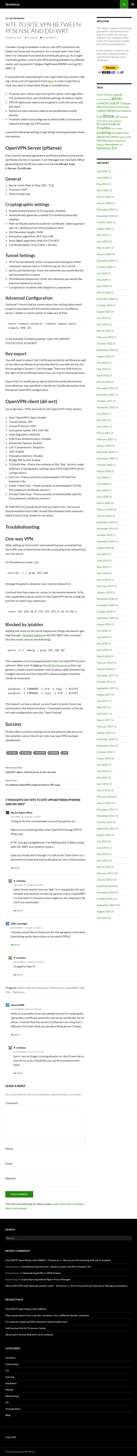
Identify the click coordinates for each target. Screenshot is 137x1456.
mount (104, 121)
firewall (117, 107)
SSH (108, 136)
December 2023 (106, 298)
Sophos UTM (122, 133)
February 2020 (105, 509)
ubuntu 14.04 (125, 137)
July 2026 (102, 171)
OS (7, 1402)
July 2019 (102, 554)
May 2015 (102, 854)
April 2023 (103, 324)
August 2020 (104, 471)
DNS (99, 106)
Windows (108, 140)
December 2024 (106, 260)
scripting (104, 132)
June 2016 (102, 771)
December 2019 (106, 522)
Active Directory (105, 94)
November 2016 (106, 745)
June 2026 (102, 177)
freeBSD (101, 110)
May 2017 (102, 707)
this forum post (60, 665)
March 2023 (103, 330)
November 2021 (106, 394)
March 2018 (103, 656)
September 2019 (106, 541)
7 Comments (50, 37)
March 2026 (103, 196)
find (112, 106)
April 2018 (103, 649)
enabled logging (32, 635)
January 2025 (104, 254)
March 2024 (103, 292)
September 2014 (106, 905)
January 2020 (104, 515)
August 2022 (104, 356)
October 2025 (104, 222)
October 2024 (104, 266)
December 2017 (106, 675)
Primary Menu (132, 4)
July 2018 (102, 630)
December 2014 (106, 885)
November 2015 (106, 815)
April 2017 (103, 713)
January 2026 (104, 203)
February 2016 (105, 796)
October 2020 (104, 464)
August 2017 (104, 694)
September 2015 (106, 828)
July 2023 (102, 317)
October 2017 (104, 681)
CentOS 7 (115, 103)
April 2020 (103, 496)
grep (119, 111)
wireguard (101, 144)
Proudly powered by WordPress (20, 1451)
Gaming (9, 1376)
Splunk (101, 136)
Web (8, 1415)
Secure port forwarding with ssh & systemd (87, 1260)
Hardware (11, 1383)
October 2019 (104, 534)
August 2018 (104, 624)
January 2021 (104, 445)
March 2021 (103, 432)
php (118, 124)
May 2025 (102, 234)
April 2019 (103, 573)
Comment (12, 1103)
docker (105, 106)
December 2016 (106, 739)
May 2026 (102, 183)
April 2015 (103, 860)
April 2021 (103, 426)
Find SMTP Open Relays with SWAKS (25, 1308)
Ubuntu (115, 136)
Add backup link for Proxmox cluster (25, 1328)
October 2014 (104, 898)
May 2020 (102, 490)
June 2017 (102, 700)
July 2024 (102, 273)
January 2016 (104, 802)
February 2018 (105, 662)
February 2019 (105, 586)
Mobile (9, 1389)
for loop (125, 106)
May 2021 (102, 420)
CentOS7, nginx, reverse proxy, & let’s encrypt (30, 769)
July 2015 (102, 841)
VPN (65, 753)
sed (113, 133)
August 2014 (104, 911)
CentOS (102, 103)
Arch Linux (102, 99)
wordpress (112, 144)
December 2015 (106, 809)
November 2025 (106, 215)
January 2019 (104, 592)
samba (119, 128)
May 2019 (102, 566)
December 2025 (106, 209)
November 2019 (106, 528)
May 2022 (102, 369)
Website (10, 1178)
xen (121, 144)
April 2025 (103, 241)
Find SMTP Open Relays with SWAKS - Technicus (32, 1260)
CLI (7, 18)
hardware (126, 110)
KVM (100, 116)
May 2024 (102, 279)
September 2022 (106, 349)
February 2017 (105, 726)
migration (124, 117)
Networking (17, 18)
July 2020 (102, 477)
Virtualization (13, 1408)
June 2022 (102, 362)
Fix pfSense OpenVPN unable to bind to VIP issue (32, 782)
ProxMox (104, 128)
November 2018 (106, 605)
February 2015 (105, 873)
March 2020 (103, 503)
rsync (113, 128)
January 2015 (104, 879)
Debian (126, 103)
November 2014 (106, 892)
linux (108, 116)
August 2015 (104, 834)
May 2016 (102, 777)
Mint (99, 121)
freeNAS (111, 110)
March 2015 (103, 866)
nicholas (32, 37)
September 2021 (106, 407)
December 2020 (106, 451)
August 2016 (104, 758)
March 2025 (103, 247)
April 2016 (103, 783)
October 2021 (104, 400)
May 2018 (102, 643)
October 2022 (104, 343)
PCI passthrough (106, 124)
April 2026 (103, 190)
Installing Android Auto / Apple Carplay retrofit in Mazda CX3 (57, 1266)
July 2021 (102, 413)
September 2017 (106, 688)
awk (109, 99)
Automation (12, 1364)
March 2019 (103, 579)
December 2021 (106, 388)
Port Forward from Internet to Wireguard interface (99, 1285)
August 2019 (104, 547)
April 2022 (103, 375)
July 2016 (102, 764)
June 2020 (102, 483)
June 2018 (102, 637)
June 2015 (102, 847)
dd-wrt (12, 753)
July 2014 (102, 917)
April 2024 (103, 286)
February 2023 (105, 337)
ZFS (114, 148)
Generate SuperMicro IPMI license (42, 1272)
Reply (17, 868)
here (50, 81)
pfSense (54, 753)
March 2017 (103, 720)
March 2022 (103, 381)
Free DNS (10, 1437)
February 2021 (105, 439)
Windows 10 (120, 141)
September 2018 (106, 617)
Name (9, 1148)
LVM (117, 116)
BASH (116, 98)
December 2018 (106, 598)
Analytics (10, 1357)
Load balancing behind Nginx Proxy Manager (46, 1279)
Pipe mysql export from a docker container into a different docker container (47, 1315)
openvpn (40, 753)
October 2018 (104, 611)
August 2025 (104, 228)
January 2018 (104, 668)
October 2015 (104, 822)
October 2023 (104, 305)
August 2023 (104, 311)
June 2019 (102, 560)
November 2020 (106, 458)
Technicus (12, 4)
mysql (110, 121)
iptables (26, 753)
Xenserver (104, 148)
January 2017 (104, 732)
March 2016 (103, 790)
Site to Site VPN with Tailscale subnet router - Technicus (36, 1285)
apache (118, 94)
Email (8, 1163)
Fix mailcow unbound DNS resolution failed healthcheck (36, 1321)
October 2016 (104, 751)
